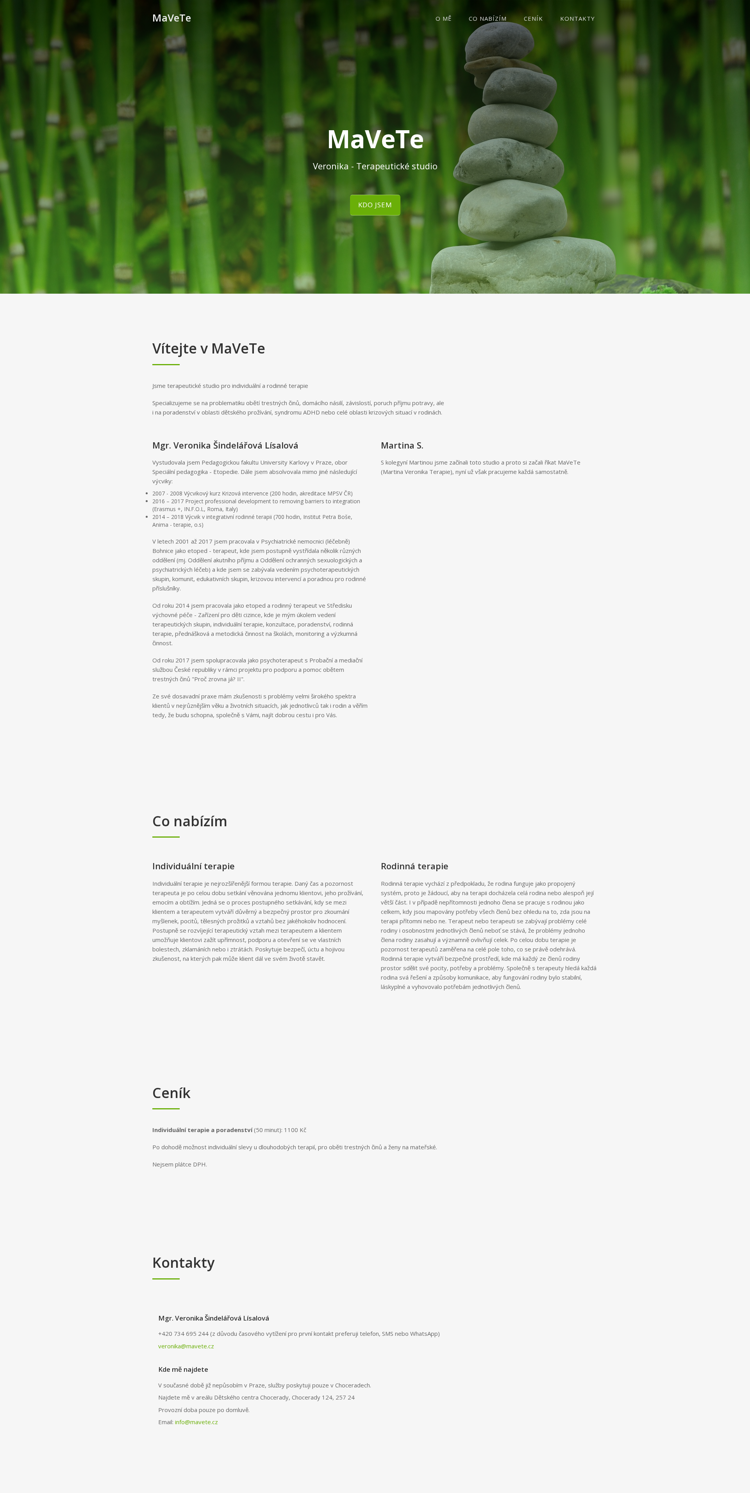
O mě (444, 18)
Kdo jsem (375, 204)
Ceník (533, 18)
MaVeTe (171, 18)
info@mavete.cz (196, 1422)
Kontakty (577, 18)
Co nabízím (488, 18)
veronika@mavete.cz (186, 1346)
